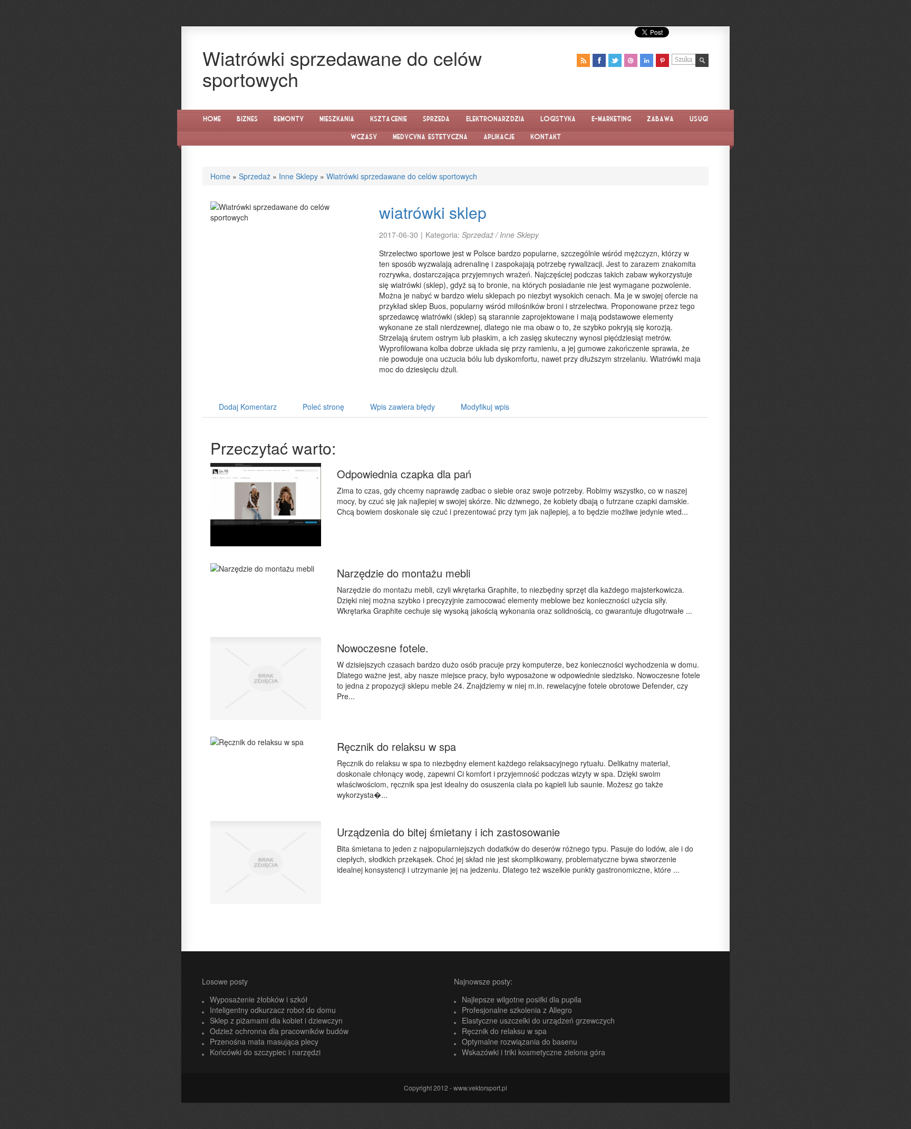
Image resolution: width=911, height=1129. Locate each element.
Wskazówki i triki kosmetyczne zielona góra (533, 1052)
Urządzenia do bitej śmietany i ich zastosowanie (448, 831)
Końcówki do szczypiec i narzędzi (265, 1052)
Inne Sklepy (298, 176)
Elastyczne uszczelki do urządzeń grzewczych (538, 1020)
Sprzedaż (254, 176)
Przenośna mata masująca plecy (264, 1041)
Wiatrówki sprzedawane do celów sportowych (401, 176)
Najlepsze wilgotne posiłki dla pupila (522, 999)
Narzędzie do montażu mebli (403, 573)
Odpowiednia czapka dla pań (404, 473)
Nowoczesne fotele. (383, 647)
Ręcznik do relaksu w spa (396, 746)
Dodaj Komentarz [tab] (248, 406)
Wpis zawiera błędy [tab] (402, 406)
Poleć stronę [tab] (323, 406)
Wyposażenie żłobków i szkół (258, 999)
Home (220, 176)
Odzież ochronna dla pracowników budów (279, 1031)
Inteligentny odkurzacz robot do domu (273, 1010)
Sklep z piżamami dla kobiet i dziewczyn (276, 1020)
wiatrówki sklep (433, 212)
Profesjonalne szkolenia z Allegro (517, 1010)
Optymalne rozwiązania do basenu (519, 1041)
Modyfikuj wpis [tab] (485, 406)
